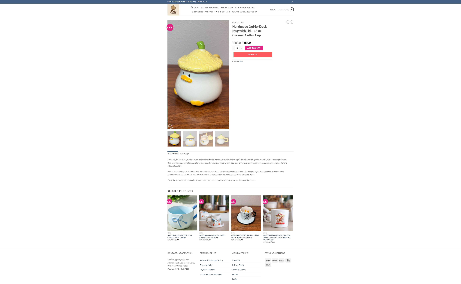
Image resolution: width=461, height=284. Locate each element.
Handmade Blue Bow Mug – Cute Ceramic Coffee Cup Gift (179, 236)
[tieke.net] (177, 10)
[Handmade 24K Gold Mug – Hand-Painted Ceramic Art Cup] (214, 213)
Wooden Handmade (209, 7)
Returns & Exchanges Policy (244, 12)
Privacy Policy (238, 265)
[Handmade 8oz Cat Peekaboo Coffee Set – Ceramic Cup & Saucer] (246, 213)
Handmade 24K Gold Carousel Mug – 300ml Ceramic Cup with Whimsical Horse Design (277, 237)
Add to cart (254, 48)
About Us (236, 260)
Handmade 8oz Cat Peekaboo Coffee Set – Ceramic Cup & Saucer (245, 236)
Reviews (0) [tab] (184, 154)
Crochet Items (226, 7)
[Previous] (172, 75)
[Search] (192, 7)
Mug (217, 12)
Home (196, 7)
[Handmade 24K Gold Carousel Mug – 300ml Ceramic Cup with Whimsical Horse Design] (278, 213)
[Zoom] (170, 126)
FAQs (234, 279)
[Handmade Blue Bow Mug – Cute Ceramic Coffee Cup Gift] (182, 213)
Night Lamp (225, 12)
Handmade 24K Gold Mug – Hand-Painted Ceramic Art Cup (212, 236)
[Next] (224, 75)
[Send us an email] (292, 2)
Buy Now (253, 55)
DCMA (235, 274)
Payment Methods (207, 269)
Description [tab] (172, 154)
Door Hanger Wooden (244, 7)
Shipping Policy (206, 265)
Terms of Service (239, 269)
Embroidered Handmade (202, 12)
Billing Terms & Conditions (211, 274)
